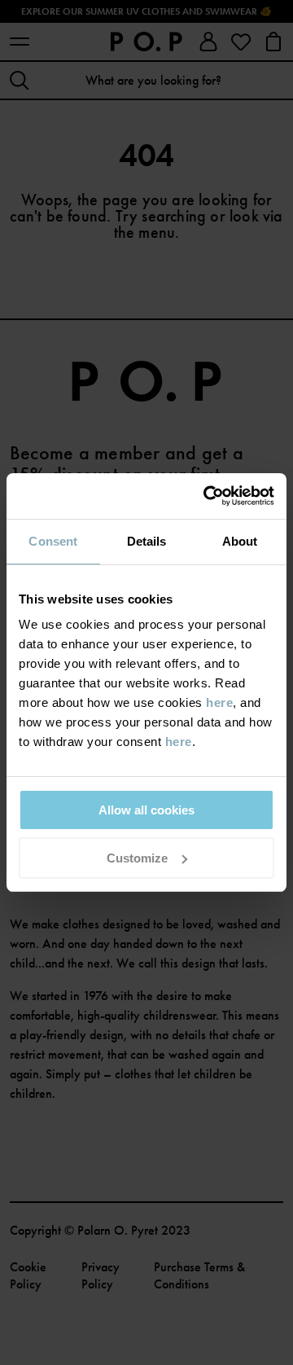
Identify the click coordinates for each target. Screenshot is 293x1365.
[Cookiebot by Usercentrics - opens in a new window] (206, 496)
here (219, 702)
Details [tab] (147, 541)
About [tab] (240, 541)
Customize (137, 858)
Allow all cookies (146, 810)
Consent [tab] (52, 541)
